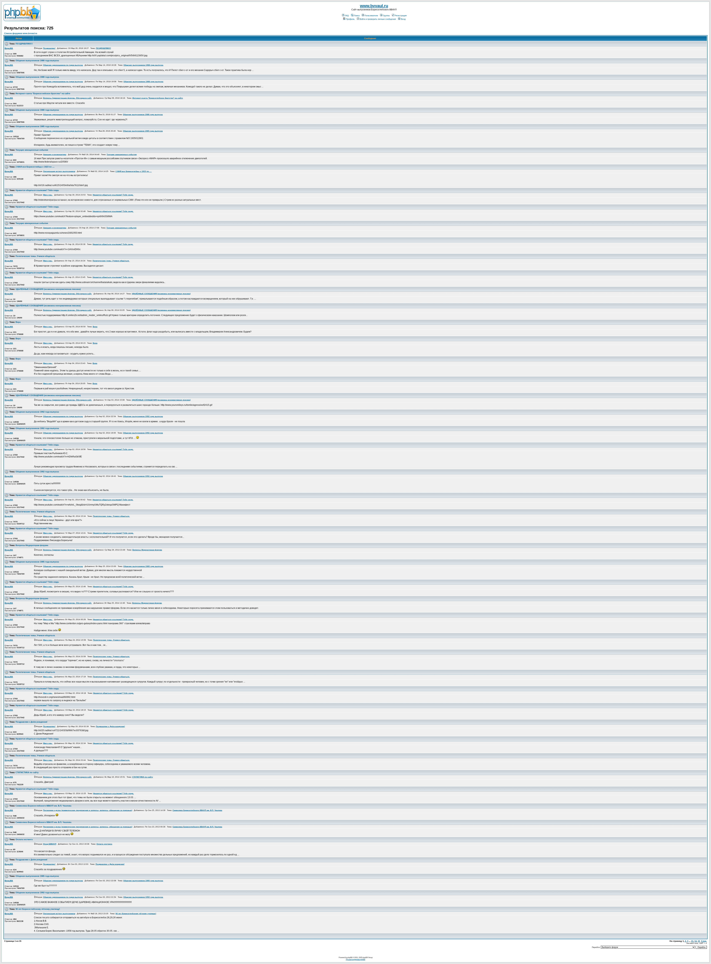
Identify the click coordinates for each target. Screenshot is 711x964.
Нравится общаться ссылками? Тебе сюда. (37, 190)
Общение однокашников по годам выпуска (63, 65)
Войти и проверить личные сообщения (378, 19)
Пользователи (371, 15)
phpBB (349, 957)
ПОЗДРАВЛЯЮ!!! (24, 44)
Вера (18, 322)
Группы (386, 15)
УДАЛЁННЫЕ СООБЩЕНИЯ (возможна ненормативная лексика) (48, 289)
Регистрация (401, 15)
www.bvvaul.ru (374, 6)
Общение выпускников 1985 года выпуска (37, 126)
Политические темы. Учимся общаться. (35, 256)
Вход (403, 19)
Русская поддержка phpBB (355, 959)
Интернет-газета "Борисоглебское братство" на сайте (43, 93)
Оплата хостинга (24, 839)
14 (695, 941)
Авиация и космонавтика (54, 154)
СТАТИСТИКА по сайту (27, 772)
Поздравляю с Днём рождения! (31, 722)
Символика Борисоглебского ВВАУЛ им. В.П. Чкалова (43, 806)
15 (699, 941)
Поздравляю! (49, 48)
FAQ (347, 15)
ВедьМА (9, 48)
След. (704, 941)
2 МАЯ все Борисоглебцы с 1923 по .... (35, 167)
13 (692, 941)
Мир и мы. (48, 195)
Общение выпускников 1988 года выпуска (37, 60)
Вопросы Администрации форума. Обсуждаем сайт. (67, 98)
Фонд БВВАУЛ (49, 844)
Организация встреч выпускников (59, 171)
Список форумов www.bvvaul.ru (20, 33)
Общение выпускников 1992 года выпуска (37, 412)
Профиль (350, 19)
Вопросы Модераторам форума (32, 545)
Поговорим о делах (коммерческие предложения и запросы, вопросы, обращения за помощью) (87, 810)
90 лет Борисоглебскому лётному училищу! (38, 909)
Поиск (357, 15)
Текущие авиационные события (32, 150)
